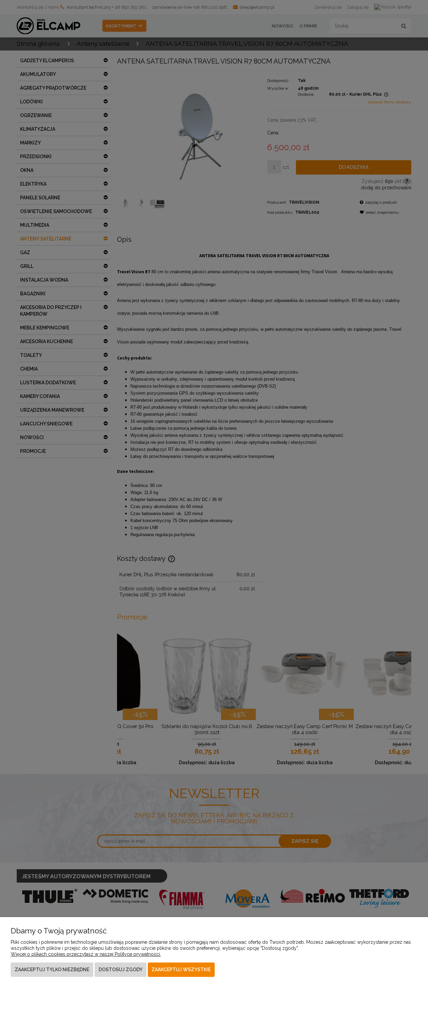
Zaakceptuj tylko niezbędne (52, 969)
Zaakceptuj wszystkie (181, 969)
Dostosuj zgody (120, 969)
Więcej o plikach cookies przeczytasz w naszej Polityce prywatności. (86, 954)
